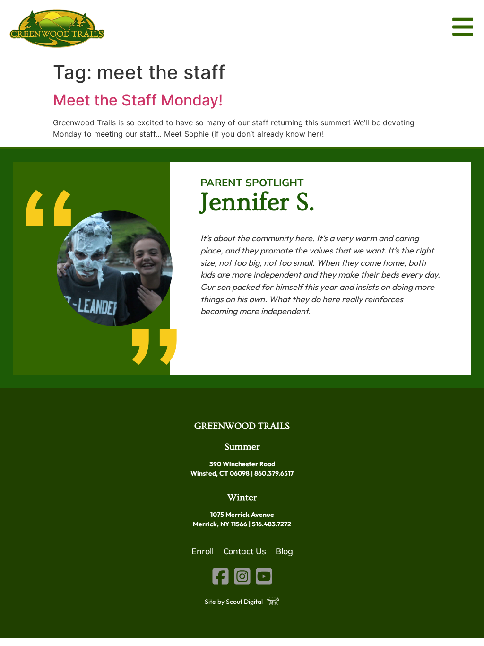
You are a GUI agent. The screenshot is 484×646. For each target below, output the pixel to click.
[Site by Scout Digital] (273, 601)
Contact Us (244, 551)
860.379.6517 (274, 473)
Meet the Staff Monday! (138, 100)
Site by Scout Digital (234, 601)
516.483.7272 (271, 524)
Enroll (202, 551)
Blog (284, 551)
